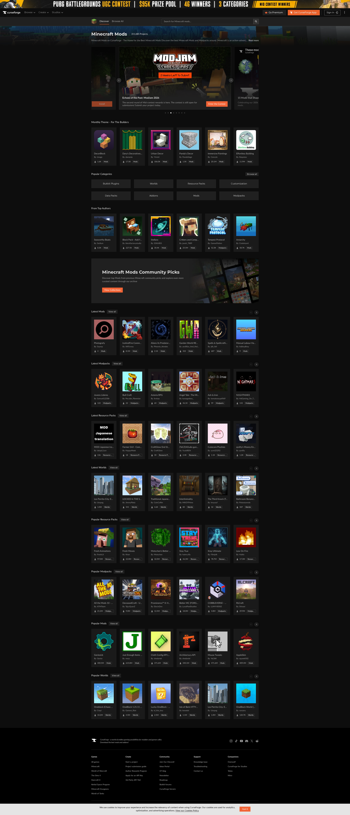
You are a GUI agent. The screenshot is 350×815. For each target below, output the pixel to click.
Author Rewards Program (136, 771)
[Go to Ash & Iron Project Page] (217, 388)
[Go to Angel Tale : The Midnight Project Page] (189, 388)
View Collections (112, 290)
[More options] (344, 12)
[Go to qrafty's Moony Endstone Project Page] (246, 440)
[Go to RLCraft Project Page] (246, 596)
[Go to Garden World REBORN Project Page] (189, 336)
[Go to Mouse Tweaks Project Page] (217, 648)
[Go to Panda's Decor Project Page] (189, 146)
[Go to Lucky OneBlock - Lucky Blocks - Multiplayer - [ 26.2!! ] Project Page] (160, 700)
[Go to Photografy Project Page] (103, 336)
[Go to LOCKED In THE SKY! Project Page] (132, 492)
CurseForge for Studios (237, 767)
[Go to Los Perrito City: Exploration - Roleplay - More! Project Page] (103, 492)
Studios (56, 12)
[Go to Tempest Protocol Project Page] (217, 233)
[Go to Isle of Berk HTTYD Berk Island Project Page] (189, 700)
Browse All (117, 21)
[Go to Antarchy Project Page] (246, 233)
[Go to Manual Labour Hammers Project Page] (246, 336)
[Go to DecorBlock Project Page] (103, 146)
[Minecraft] (94, 21)
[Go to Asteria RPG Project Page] (160, 388)
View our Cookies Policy (187, 811)
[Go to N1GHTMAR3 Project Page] (246, 388)
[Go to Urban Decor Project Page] (160, 146)
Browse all (252, 174)
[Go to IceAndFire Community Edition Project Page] (132, 336)
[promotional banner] (175, 4)
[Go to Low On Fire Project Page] (246, 544)
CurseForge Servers (168, 789)
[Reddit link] (257, 741)
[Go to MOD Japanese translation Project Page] (103, 440)
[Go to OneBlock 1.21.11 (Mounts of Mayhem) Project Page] (132, 700)
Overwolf (232, 762)
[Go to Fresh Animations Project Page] (103, 544)
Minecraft (95, 767)
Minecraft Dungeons (100, 789)
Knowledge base (200, 762)
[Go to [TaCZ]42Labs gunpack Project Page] (189, 440)
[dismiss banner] (345, 4)
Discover (104, 21)
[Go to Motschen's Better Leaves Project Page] (160, 544)
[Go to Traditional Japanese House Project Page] (160, 492)
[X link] (251, 741)
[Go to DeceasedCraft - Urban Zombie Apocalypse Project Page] (132, 596)
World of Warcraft (99, 771)
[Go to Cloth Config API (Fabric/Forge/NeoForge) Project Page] (160, 648)
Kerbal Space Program (100, 785)
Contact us (198, 771)
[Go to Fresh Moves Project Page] (132, 544)
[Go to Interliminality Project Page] (189, 492)
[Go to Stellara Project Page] (160, 233)
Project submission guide (136, 767)
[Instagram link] (231, 741)
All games (95, 762)
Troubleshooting (200, 767)
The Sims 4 (96, 776)
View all (112, 311)
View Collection (209, 104)
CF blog (163, 771)
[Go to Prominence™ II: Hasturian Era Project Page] (160, 596)
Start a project (132, 762)
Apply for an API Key (134, 776)
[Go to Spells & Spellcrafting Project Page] (217, 336)
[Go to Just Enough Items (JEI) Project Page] (132, 648)
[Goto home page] (12, 12)
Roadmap (164, 780)
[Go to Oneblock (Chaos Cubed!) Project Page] (103, 700)
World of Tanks (97, 794)
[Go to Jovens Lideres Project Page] (103, 388)
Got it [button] (245, 809)
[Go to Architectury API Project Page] (189, 648)
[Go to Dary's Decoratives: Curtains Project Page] (132, 146)
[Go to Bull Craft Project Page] (132, 388)
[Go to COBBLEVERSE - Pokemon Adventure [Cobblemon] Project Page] (217, 596)
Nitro (230, 776)
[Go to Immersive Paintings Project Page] (217, 146)
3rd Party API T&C (133, 780)
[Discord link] (246, 741)
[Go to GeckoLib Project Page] (103, 648)
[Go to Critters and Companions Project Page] (189, 233)
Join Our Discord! (167, 762)
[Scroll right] (256, 312)
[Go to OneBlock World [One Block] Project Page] (246, 700)
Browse (28, 12)
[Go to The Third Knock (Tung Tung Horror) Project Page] (217, 492)
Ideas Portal (164, 767)
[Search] (256, 21)
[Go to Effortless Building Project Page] (246, 146)
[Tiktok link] (236, 741)
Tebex (230, 771)
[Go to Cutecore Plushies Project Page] (217, 440)
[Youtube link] (241, 741)
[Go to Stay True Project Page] (189, 544)
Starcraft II (95, 780)
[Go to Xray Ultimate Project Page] (217, 544)
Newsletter (164, 776)
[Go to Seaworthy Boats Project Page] (103, 233)
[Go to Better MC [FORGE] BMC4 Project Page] (189, 596)
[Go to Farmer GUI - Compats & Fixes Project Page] (132, 440)
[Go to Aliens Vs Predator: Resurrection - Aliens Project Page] (160, 336)
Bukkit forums (165, 785)
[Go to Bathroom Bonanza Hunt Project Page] (246, 492)
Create (42, 12)
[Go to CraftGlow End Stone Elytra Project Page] (160, 440)
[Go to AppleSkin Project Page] (246, 648)
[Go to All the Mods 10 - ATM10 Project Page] (103, 596)
